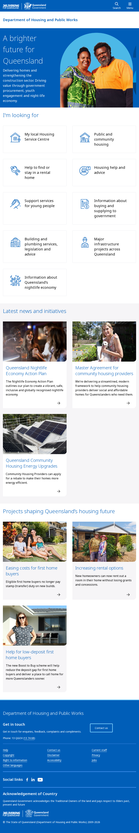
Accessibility (54, 760)
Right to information (15, 760)
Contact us (101, 728)
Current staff (99, 750)
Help (5, 750)
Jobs (94, 760)
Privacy (96, 755)
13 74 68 (29, 738)
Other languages (12, 765)
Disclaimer (53, 755)
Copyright (8, 755)
